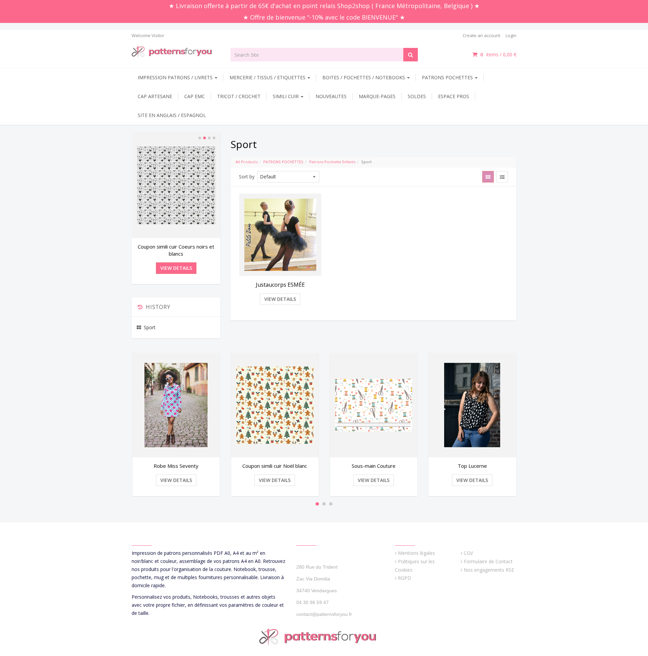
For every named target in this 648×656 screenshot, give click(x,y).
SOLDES (417, 96)
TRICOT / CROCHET (239, 96)
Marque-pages (377, 96)
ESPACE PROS (453, 96)
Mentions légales (416, 553)
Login (511, 35)
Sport (150, 327)
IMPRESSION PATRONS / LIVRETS (176, 77)
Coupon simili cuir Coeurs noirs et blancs (176, 250)
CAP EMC (194, 96)
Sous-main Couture (374, 465)
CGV (468, 553)
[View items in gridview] (488, 176)
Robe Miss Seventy (176, 465)
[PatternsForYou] (176, 51)
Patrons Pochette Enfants (332, 161)
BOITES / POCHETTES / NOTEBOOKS (364, 77)
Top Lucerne (472, 465)
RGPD (404, 578)
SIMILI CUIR (286, 96)
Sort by (246, 176)
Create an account (481, 35)
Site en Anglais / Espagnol (172, 115)
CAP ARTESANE (155, 96)
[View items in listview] (502, 176)
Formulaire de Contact (488, 561)
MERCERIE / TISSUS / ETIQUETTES (268, 77)
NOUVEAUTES (331, 96)
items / (498, 54)
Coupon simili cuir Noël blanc (274, 465)
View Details (280, 299)
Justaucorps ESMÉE (280, 284)
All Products (247, 161)
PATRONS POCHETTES (448, 77)
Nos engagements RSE (489, 570)
